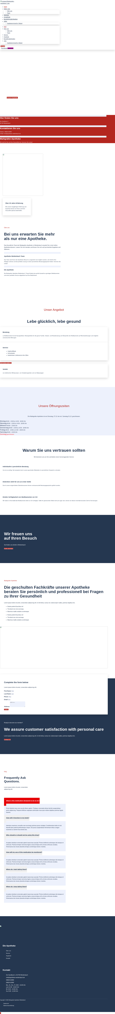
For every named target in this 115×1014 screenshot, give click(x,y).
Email (6, 699)
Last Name (7, 694)
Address (7, 706)
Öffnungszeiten (23, 97)
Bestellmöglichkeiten (11, 19)
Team (8, 13)
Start (5, 7)
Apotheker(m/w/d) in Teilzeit (14, 23)
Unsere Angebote (12, 97)
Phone (6, 696)
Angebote (7, 17)
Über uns (7, 9)
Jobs (5, 21)
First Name (7, 691)
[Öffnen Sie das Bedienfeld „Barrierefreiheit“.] (0, 1013)
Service (6, 15)
